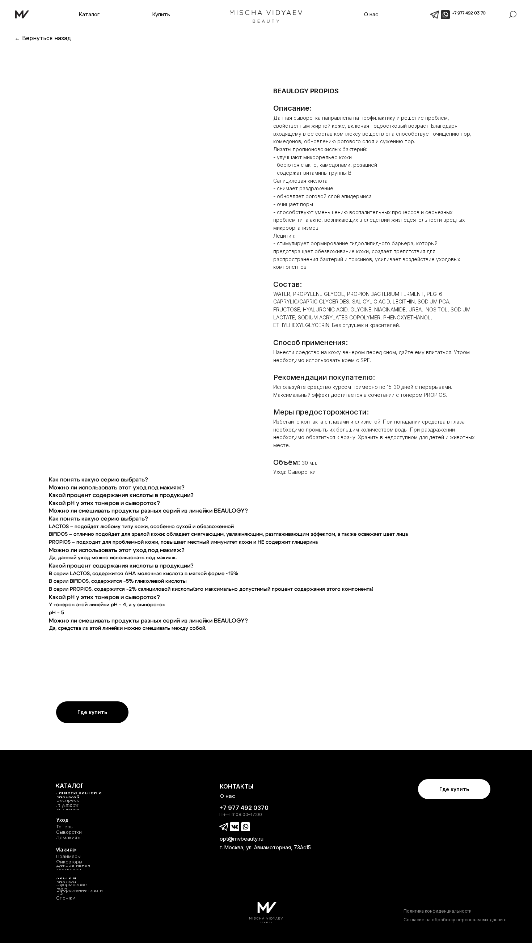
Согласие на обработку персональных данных (455, 919)
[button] (88, 14)
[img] (445, 14)
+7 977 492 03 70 (469, 13)
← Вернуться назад (42, 38)
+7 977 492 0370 (244, 807)
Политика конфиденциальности (438, 911)
